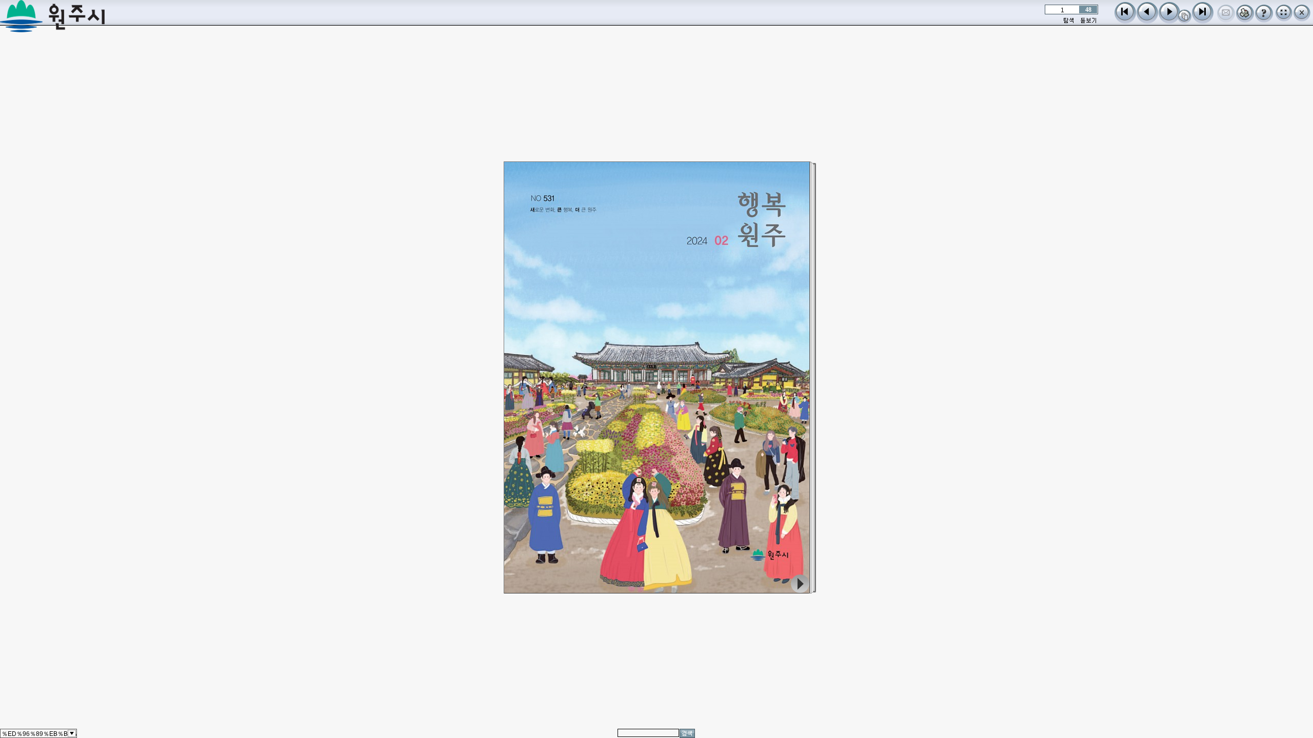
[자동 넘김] (1184, 20)
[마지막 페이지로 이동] (1202, 20)
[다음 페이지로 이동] (1169, 20)
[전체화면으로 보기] (1284, 18)
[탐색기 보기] (1069, 21)
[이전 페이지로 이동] (1147, 20)
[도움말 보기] (1264, 19)
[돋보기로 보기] (1088, 21)
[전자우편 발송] (1226, 19)
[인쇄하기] (1245, 19)
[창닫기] (1302, 18)
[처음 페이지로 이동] (1125, 20)
